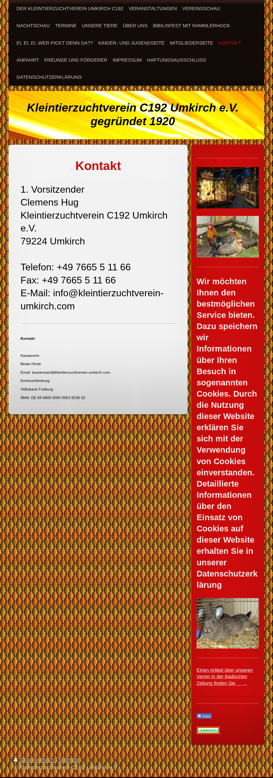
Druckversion (37, 759)
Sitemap (68, 759)
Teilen (206, 716)
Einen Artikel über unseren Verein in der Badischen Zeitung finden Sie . (225, 677)
